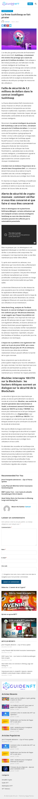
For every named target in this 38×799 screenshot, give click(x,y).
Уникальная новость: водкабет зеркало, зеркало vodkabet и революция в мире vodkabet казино (16, 672)
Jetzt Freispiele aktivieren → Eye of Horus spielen (16, 481)
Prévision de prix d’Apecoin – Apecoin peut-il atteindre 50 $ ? (22, 768)
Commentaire (6, 527)
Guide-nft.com (13, 796)
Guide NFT (5, 783)
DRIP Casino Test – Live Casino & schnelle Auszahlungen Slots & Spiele (16, 493)
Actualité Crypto (7, 780)
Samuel (7, 22)
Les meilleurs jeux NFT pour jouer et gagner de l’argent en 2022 (22, 706)
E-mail (4, 558)
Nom (3, 549)
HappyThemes (29, 796)
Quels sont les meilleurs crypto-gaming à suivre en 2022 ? (22, 699)
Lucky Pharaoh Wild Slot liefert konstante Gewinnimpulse (17, 487)
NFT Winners (6, 789)
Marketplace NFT (7, 11)
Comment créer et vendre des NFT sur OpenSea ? (22, 713)
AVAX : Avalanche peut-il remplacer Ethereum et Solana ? (21, 728)
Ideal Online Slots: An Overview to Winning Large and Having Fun (17, 499)
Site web (4, 566)
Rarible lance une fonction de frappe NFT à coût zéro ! (21, 721)
